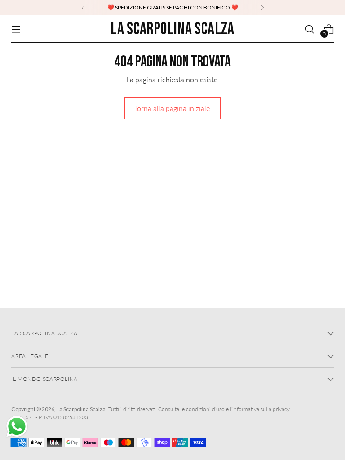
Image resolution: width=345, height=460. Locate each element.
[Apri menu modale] (16, 29)
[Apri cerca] (310, 29)
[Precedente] (83, 7)
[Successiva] (262, 7)
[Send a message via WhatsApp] (16, 426)
